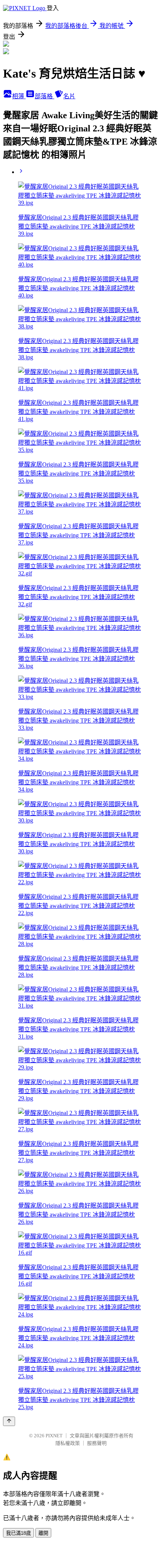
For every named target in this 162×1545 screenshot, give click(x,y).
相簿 (19, 96)
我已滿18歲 (18, 1533)
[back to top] (9, 1421)
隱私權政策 (67, 1443)
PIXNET (54, 1435)
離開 (43, 1533)
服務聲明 (97, 1443)
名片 (69, 96)
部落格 (44, 96)
